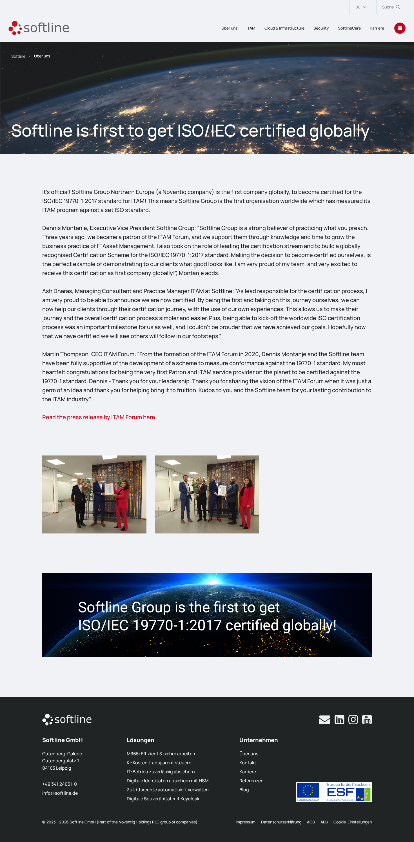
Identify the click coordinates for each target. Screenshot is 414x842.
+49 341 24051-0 (59, 784)
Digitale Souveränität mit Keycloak (163, 799)
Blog (244, 790)
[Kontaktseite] (400, 28)
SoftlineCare (349, 28)
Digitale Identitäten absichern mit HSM (168, 781)
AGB (311, 822)
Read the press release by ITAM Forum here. (99, 417)
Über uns (229, 28)
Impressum (245, 822)
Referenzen (251, 781)
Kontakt (247, 763)
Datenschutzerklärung (281, 822)
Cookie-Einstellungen (352, 822)
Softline (18, 56)
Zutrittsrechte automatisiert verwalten (168, 790)
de (357, 7)
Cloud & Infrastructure (284, 28)
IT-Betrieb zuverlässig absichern (161, 772)
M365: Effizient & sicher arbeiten (161, 754)
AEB (324, 822)
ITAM (250, 28)
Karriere (377, 28)
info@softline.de (60, 793)
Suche (388, 7)
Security (321, 28)
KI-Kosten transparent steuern (159, 763)
